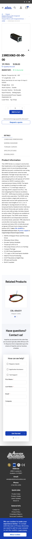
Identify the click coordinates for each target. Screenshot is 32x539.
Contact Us (16, 509)
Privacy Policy (16, 512)
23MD (3, 21)
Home (2, 14)
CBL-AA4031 (19, 228)
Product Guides (16, 496)
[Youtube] (29, 2)
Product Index (16, 494)
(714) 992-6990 (16, 485)
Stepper (8, 14)
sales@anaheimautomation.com (16, 479)
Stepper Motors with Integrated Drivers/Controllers (11, 16)
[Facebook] (24, 2)
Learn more (22, 530)
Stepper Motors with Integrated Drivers (13, 19)
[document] (16, 528)
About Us (16, 500)
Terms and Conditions (16, 516)
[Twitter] (27, 2)
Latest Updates (16, 498)
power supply (23, 230)
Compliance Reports (16, 514)
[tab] (7, 135)
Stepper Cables (16, 313)
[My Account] (21, 8)
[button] (28, 50)
